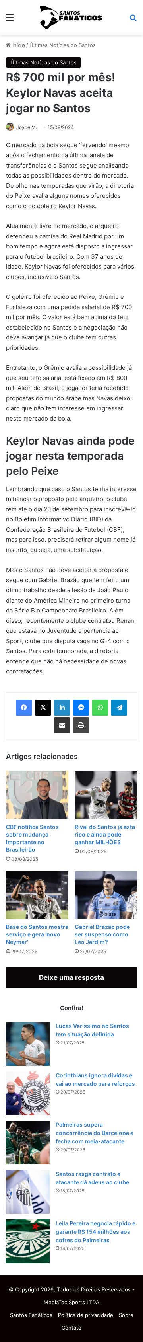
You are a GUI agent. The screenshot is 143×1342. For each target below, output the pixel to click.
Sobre (126, 1315)
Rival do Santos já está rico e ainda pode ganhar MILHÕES (105, 834)
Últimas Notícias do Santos (62, 45)
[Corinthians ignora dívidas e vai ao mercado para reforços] (28, 1093)
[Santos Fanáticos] (71, 17)
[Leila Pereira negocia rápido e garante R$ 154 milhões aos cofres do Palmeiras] (28, 1241)
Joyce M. (26, 127)
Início (18, 45)
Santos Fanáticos (31, 1315)
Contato (71, 1327)
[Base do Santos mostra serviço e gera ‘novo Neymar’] (37, 895)
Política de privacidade (85, 1315)
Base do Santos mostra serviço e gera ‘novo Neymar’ (37, 934)
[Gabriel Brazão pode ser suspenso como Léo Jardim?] (106, 895)
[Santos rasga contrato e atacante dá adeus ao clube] (28, 1192)
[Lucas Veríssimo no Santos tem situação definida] (28, 1044)
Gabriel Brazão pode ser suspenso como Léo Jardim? (102, 934)
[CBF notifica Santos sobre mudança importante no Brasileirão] (37, 795)
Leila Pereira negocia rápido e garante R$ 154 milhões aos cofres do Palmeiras (95, 1231)
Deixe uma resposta (71, 977)
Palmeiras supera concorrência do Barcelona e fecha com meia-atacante (94, 1133)
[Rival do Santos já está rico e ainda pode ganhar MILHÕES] (106, 795)
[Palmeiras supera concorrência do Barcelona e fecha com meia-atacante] (28, 1142)
